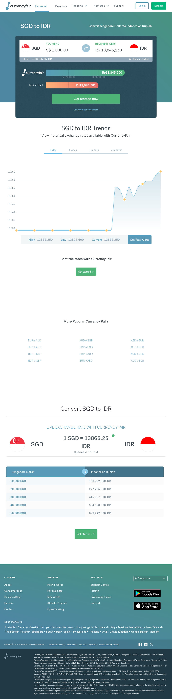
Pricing (95, 591)
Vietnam (154, 631)
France (56, 627)
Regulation (92, 644)
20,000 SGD (18, 489)
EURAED (86, 360)
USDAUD (34, 347)
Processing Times (101, 597)
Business (61, 6)
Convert (95, 603)
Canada (22, 627)
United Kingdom (119, 631)
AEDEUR (137, 340)
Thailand (94, 631)
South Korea (53, 631)
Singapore (37, 631)
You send (52, 43)
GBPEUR (137, 347)
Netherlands (136, 627)
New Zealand (154, 627)
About (7, 585)
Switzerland (80, 631)
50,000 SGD (18, 513)
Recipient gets (105, 43)
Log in (142, 6)
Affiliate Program (57, 603)
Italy (113, 627)
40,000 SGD (18, 505)
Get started (86, 271)
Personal (41, 6)
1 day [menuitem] (53, 150)
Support (118, 6)
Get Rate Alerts (139, 240)
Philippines (11, 631)
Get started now (86, 98)
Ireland (104, 627)
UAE (104, 631)
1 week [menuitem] (73, 150)
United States (139, 631)
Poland (24, 631)
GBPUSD (86, 347)
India (94, 627)
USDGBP (34, 354)
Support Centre (100, 585)
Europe (45, 627)
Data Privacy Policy (56, 644)
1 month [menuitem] (94, 150)
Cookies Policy (71, 644)
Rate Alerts (53, 597)
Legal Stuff (82, 644)
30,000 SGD (18, 497)
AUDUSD (137, 354)
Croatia (33, 627)
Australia (10, 627)
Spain (66, 631)
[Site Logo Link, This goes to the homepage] (19, 6)
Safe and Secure (105, 644)
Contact (9, 609)
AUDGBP (86, 340)
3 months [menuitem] (116, 150)
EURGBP (34, 360)
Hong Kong (82, 627)
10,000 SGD (18, 481)
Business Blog (12, 597)
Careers (8, 603)
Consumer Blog (13, 591)
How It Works (55, 585)
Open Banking (55, 609)
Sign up (158, 6)
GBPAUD (86, 354)
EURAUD (34, 340)
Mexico (122, 627)
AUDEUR (137, 360)
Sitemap (116, 644)
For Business (54, 591)
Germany (67, 627)
